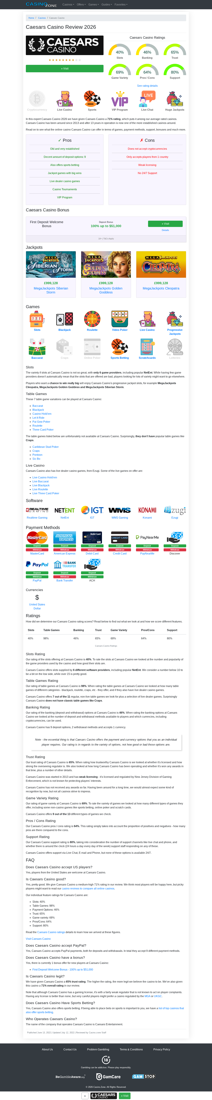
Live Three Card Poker (45, 493)
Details (165, 230)
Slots (37, 330)
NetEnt (65, 517)
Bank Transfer (64, 580)
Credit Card (120, 553)
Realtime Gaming (37, 517)
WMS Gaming (120, 517)
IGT (92, 517)
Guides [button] (106, 4)
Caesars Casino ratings (51, 932)
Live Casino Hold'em (44, 477)
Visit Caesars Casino (38, 938)
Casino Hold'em (41, 413)
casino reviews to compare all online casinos (88, 888)
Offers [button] (80, 4)
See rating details (147, 85)
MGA (147, 996)
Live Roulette (40, 489)
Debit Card (92, 553)
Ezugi (174, 517)
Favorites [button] (120, 4)
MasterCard (37, 553)
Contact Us (70, 1049)
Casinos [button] (67, 4)
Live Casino (147, 330)
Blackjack (64, 330)
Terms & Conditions (131, 1049)
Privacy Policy (161, 1049)
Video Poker (120, 330)
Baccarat (37, 357)
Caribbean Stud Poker (45, 446)
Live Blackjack (41, 485)
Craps (64, 357)
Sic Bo (36, 458)
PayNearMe (147, 553)
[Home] (41, 4)
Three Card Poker (42, 429)
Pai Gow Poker (41, 421)
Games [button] (92, 4)
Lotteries (174, 357)
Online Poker (92, 357)
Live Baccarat (40, 481)
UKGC (158, 996)
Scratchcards (147, 357)
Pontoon (37, 454)
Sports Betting (120, 357)
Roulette (92, 330)
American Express (64, 553)
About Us (47, 1049)
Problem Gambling (98, 1049)
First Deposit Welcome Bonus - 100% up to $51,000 (62, 969)
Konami (147, 517)
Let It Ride (38, 417)
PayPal (37, 580)
